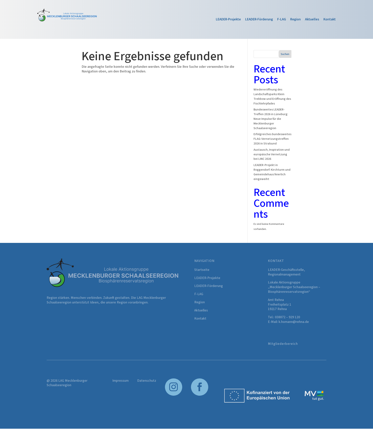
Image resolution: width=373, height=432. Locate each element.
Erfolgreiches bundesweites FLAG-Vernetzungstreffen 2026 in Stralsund (272, 139)
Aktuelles (312, 20)
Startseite (201, 269)
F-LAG (281, 20)
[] (199, 395)
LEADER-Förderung (259, 20)
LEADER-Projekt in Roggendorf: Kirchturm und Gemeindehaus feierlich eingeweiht (272, 172)
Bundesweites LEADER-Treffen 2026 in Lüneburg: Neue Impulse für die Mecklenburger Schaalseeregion (271, 118)
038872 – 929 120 (287, 317)
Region (295, 20)
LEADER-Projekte (228, 20)
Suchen (285, 54)
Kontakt (329, 20)
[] (173, 395)
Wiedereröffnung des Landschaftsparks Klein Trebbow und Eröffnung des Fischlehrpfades (272, 96)
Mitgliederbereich (283, 343)
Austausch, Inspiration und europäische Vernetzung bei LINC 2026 (272, 154)
